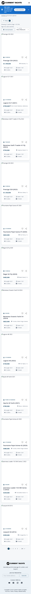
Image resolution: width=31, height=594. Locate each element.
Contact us (4, 15)
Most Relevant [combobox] (21, 30)
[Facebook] (13, 582)
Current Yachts (18, 589)
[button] (15, 10)
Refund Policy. (22, 591)
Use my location (9, 29)
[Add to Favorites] (22, 57)
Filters (7, 20)
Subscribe (24, 575)
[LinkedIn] (21, 582)
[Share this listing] (26, 57)
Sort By (20, 28)
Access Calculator (19, 9)
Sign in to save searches (7, 26)
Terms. (12, 591)
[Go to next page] (25, 549)
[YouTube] (9, 582)
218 (22, 548)
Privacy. (16, 591)
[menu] (29, 2)
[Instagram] (17, 582)
